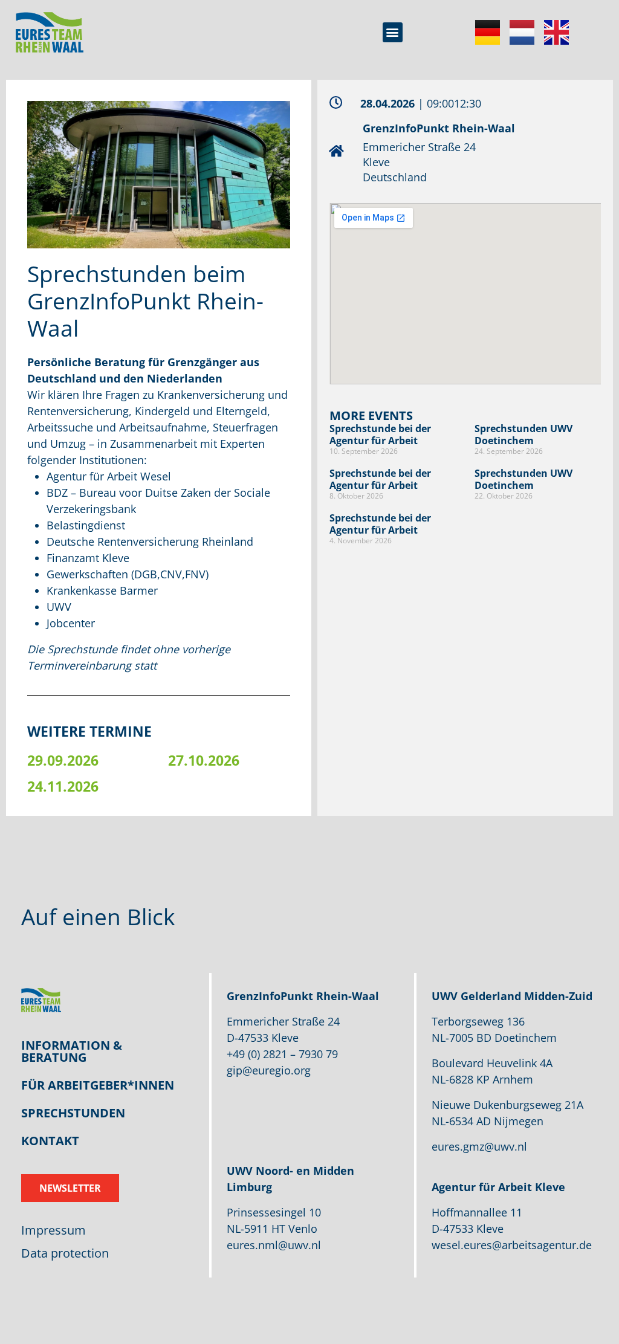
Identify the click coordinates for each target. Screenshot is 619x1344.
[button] (393, 32)
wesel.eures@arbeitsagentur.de (512, 1245)
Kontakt (50, 1140)
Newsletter (70, 1188)
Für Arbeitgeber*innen (97, 1085)
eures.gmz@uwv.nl (479, 1146)
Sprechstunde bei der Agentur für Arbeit (380, 434)
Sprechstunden (73, 1113)
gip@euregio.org (269, 1070)
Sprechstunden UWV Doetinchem (523, 434)
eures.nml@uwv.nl (274, 1245)
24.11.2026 (63, 786)
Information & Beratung (71, 1051)
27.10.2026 (203, 760)
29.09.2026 (63, 760)
